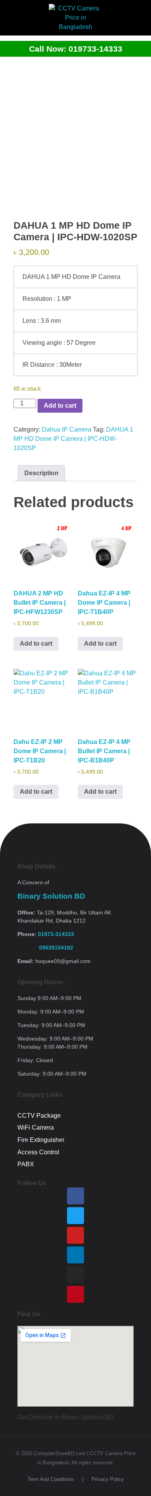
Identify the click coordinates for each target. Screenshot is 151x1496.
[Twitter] (75, 1215)
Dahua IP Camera (66, 429)
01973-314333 (56, 934)
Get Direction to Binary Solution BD (65, 1417)
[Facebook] (75, 1195)
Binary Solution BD (51, 896)
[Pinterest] (75, 1294)
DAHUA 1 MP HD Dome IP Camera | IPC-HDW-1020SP (73, 438)
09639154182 (45, 947)
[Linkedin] (75, 1254)
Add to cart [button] (36, 643)
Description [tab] (41, 473)
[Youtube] (75, 1235)
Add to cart (60, 405)
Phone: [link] (45, 934)
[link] (45, 947)
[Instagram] (75, 1274)
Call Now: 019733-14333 (75, 48)
